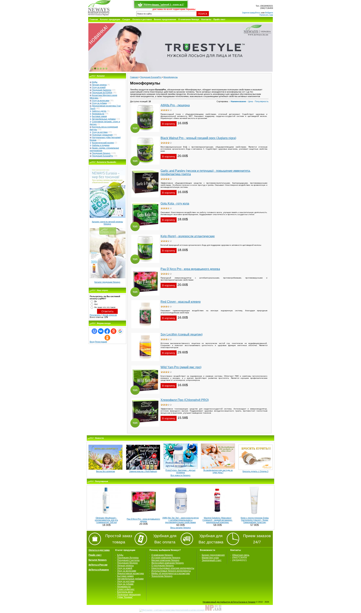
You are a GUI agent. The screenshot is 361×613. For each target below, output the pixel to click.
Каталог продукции (110, 19)
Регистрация (101, 342)
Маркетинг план (210, 557)
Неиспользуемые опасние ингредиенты (172, 568)
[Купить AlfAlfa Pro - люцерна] (145, 133)
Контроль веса (125, 592)
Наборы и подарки (100, 145)
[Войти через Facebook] (107, 331)
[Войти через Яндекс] (113, 331)
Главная (93, 19)
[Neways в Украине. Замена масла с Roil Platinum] (143, 469)
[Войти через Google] (120, 331)
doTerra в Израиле (99, 569)
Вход (92, 342)
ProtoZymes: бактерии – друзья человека (180, 471)
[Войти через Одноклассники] (107, 338)
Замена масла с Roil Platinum (143, 471)
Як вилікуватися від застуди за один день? (218, 471)
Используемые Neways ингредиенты (171, 571)
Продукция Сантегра (128, 560)
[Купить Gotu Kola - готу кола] (145, 231)
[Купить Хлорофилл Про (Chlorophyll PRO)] (145, 428)
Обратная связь (240, 555)
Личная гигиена (99, 85)
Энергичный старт (211, 560)
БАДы (94, 82)
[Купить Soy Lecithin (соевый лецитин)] (145, 362)
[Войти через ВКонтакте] (101, 331)
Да (95, 301)
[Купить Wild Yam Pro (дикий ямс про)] (145, 395)
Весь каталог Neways (180, 527)
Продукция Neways (101, 153)
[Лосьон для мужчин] (180, 47)
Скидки (126, 19)
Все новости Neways (180, 475)
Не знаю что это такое (104, 307)
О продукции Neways (162, 565)
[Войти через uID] (94, 331)
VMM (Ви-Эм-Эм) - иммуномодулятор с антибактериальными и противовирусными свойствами (180, 520)
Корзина (148, 4)
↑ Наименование (237, 101)
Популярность (261, 101)
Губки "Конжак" (125, 597)
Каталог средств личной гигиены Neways (107, 223)
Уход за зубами (99, 103)
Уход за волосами (100, 100)
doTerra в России (98, 565)
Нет (96, 304)
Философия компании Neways (167, 563)
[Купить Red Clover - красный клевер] (145, 329)
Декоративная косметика (130, 573)
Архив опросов (109, 315)
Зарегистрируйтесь (251, 12)
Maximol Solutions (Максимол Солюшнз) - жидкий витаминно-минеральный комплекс (217, 520)
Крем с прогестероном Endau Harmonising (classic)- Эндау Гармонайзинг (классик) (255, 520)
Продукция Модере (127, 563)
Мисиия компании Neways (165, 560)
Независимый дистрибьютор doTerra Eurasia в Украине (229, 602)
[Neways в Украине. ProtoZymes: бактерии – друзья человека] (180, 468)
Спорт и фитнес (125, 589)
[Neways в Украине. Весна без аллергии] (105, 469)
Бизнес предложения (165, 19)
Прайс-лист (219, 19)
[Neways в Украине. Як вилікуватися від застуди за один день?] (218, 468)
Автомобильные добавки (104, 119)
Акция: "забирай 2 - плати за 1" (168, 4)
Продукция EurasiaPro (102, 156)
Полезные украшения (102, 135)
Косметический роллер (103, 142)
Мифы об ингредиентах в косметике (170, 573)
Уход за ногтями (100, 132)
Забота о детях (99, 111)
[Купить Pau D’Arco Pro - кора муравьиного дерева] (145, 297)
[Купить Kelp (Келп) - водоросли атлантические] (145, 264)
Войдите (269, 12)
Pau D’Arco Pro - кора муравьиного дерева (143, 520)
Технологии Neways (161, 576)
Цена (250, 101)
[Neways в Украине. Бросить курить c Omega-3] (255, 469)
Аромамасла (98, 114)
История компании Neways (165, 557)
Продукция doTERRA (102, 92)
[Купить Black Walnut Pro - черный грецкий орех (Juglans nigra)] (145, 166)
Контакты (206, 19)
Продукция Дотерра (128, 557)
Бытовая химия (99, 116)
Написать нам (266, 15)
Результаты (95, 315)
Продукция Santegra (101, 90)
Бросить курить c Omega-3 (255, 471)
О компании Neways (188, 19)
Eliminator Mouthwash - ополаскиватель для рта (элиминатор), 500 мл (106, 520)
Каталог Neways (98, 560)
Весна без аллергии (105, 471)
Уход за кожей (98, 87)
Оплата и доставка (142, 19)
